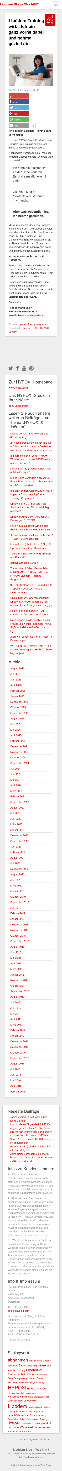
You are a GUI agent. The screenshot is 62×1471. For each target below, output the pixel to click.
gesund (22, 1378)
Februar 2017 (17, 1030)
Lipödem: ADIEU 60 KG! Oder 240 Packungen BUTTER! (29, 518)
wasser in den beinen (19, 1431)
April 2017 (16, 1019)
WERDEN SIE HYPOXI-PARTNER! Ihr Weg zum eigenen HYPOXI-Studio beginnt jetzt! (31, 649)
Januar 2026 (17, 696)
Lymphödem (15, 1415)
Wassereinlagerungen (35, 1427)
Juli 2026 (15, 674)
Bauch (22, 1365)
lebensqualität (39, 1396)
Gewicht (41, 1378)
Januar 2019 (17, 918)
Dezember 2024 (19, 746)
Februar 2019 (17, 913)
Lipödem (13, 331)
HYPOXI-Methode (37, 1388)
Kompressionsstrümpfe (20, 1396)
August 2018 (17, 946)
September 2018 (19, 941)
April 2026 (16, 685)
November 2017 (19, 980)
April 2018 (16, 963)
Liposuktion (30, 1400)
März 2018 (16, 969)
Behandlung (32, 1365)
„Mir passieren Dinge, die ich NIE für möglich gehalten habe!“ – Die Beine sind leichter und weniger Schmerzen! (31, 446)
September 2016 (19, 1058)
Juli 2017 (15, 1002)
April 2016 (16, 1085)
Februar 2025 (17, 740)
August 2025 (17, 718)
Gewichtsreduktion (15, 1382)
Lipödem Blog (34, 1407)
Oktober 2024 (18, 757)
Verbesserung (13, 1427)
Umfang (13, 1423)
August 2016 (17, 1063)
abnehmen (27, 328)
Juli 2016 (15, 1069)
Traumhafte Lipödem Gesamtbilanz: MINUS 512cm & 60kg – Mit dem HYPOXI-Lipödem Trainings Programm (30, 573)
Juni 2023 (15, 818)
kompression (31, 1393)
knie (23, 1393)
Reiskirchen (13, 1419)
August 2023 (17, 807)
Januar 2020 (17, 891)
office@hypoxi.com (18, 1310)
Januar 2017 (17, 1035)
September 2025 (19, 713)
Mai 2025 (15, 729)
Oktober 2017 (18, 985)
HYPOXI (44, 328)
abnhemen (13, 1365)
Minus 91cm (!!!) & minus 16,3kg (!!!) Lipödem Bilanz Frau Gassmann (30, 546)
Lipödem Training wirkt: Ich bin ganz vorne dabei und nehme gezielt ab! (26, 32)
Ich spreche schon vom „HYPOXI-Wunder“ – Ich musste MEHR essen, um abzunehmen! (31, 459)
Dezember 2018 (19, 924)
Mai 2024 (15, 779)
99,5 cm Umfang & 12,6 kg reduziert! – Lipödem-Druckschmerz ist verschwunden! (31, 588)
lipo (47, 1396)
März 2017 (16, 1024)
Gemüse (13, 1378)
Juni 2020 (15, 880)
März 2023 (16, 824)
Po (31, 1415)
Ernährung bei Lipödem (22, 1374)
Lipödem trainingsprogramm (29, 1411)
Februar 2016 (17, 1091)
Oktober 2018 (18, 935)
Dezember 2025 (19, 701)
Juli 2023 (15, 813)
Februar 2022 (17, 852)
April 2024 (16, 785)
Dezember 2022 (19, 835)
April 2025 (16, 735)
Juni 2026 (15, 679)
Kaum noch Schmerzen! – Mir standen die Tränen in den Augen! (29, 612)
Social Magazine (28, 1464)
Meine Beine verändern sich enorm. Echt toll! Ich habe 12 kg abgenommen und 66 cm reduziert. (31, 481)
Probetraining (40, 1415)
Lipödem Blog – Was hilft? (19, 4)
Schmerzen (33, 1419)
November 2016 (19, 1047)
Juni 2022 (15, 846)
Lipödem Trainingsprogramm (32, 324)
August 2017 (17, 996)
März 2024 (16, 791)
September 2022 (19, 841)
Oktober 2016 (18, 1052)
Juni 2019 (15, 907)
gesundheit (30, 1378)
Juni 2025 (15, 724)
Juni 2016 (15, 1074)
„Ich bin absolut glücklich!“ (24, 562)
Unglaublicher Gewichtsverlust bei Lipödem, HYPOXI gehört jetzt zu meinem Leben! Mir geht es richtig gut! (31, 601)
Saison (23, 1419)
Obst (26, 1415)
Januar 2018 (17, 974)
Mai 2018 (15, 957)
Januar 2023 (17, 830)
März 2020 (16, 885)
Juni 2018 (15, 952)
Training (43, 1419)
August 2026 (17, 668)
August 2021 (17, 857)
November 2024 (19, 752)
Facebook (42, 1374)
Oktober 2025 (18, 707)
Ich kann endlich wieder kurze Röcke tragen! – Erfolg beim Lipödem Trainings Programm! (31, 494)
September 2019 (19, 902)
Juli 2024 (15, 768)
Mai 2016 (15, 1080)
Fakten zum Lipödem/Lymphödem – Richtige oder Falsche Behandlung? (30, 527)
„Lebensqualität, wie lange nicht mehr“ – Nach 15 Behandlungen (31, 536)
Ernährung (34, 1369)
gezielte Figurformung (33, 1382)
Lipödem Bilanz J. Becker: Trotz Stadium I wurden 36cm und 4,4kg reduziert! (29, 507)
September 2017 (19, 991)
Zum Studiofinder (18, 405)
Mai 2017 (15, 1013)
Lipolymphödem (15, 1400)
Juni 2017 (15, 1008)
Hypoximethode (14, 1393)
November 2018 (19, 930)
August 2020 (17, 874)
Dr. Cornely (19, 1370)
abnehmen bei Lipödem (40, 1360)
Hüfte (36, 328)
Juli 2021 (15, 863)
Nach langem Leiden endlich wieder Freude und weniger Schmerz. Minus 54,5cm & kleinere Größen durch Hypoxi (31, 625)
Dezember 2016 (19, 1041)
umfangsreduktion (25, 1423)
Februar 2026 (17, 690)
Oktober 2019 (18, 896)
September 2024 (19, 763)
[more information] (33, 126)
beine (42, 1365)
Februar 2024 (17, 796)
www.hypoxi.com (34, 315)
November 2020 (19, 869)
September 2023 (19, 802)
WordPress (45, 1464)
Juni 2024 (15, 774)
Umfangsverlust (42, 1423)
